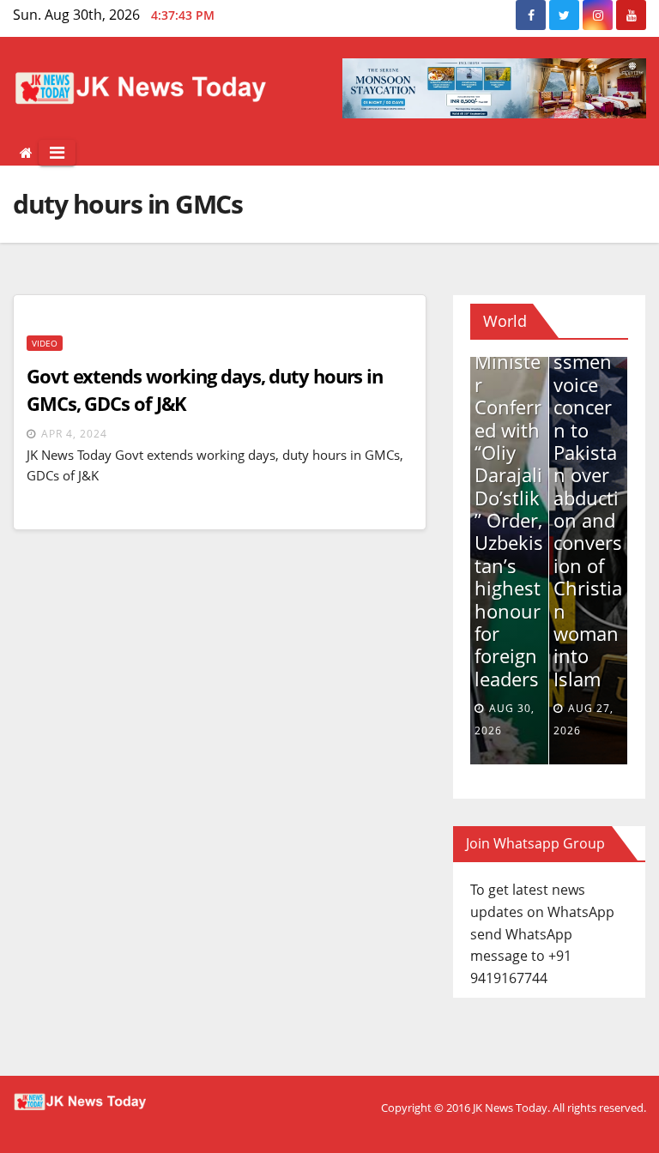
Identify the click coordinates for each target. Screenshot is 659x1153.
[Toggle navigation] (57, 153)
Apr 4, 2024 (74, 433)
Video (44, 343)
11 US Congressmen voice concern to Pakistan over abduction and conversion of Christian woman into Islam (587, 497)
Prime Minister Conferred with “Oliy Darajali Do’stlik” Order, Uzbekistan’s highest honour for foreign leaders (509, 508)
